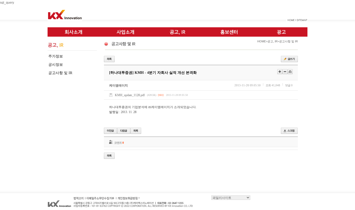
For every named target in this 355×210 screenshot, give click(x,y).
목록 (109, 59)
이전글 (110, 131)
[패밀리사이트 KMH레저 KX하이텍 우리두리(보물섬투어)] (230, 197)
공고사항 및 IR (60, 73)
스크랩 (289, 131)
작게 (284, 71)
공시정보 (55, 65)
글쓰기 (289, 59)
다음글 (123, 131)
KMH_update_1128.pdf (130, 95)
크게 (279, 71)
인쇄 (290, 71)
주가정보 (55, 56)
